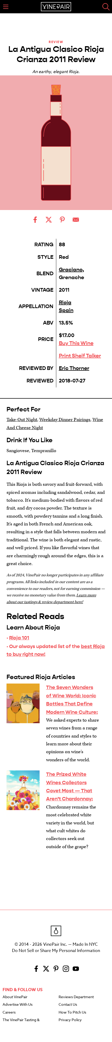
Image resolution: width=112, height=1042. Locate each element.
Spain (66, 310)
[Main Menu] (5, 7)
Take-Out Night (22, 420)
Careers (9, 1012)
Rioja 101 (19, 638)
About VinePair (15, 997)
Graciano (71, 269)
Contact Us (68, 1005)
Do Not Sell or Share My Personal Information (56, 951)
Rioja (65, 302)
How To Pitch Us (72, 1012)
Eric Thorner (74, 368)
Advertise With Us (18, 1005)
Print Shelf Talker (80, 355)
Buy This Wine (76, 343)
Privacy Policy (70, 1020)
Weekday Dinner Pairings (64, 420)
